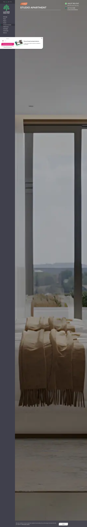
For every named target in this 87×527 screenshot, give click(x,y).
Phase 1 (4, 18)
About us (5, 32)
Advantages (5, 28)
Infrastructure (5, 26)
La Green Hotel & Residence (72, 9)
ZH (9, 2)
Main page (5, 16)
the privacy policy (26, 524)
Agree (63, 524)
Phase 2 (4, 20)
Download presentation (7, 49)
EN (6, 2)
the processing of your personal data (7, 52)
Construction (5, 30)
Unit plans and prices (7, 24)
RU (4, 2)
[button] (3, 41)
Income (4, 22)
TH (11, 2)
